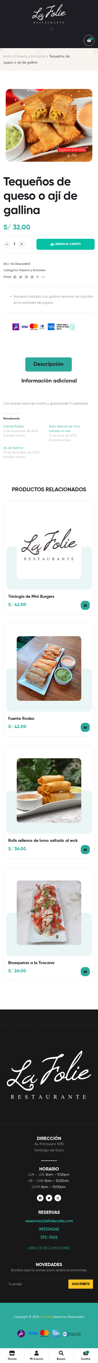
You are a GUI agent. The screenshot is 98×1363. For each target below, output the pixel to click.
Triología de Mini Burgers (31, 597)
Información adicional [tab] (49, 381)
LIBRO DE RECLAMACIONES (49, 1248)
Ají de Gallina (13, 448)
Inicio (7, 56)
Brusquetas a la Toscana (31, 963)
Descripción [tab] (49, 364)
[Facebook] (40, 1198)
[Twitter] (49, 1198)
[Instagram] (57, 1198)
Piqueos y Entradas (30, 56)
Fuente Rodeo (13, 426)
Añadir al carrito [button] (85, 605)
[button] (51, 29)
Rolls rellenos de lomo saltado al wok (43, 841)
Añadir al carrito (68, 244)
